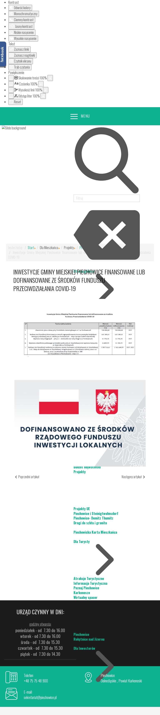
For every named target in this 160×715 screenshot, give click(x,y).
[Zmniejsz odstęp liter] (11, 96)
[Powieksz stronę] (50, 78)
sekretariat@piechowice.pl (40, 697)
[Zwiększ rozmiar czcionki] (41, 84)
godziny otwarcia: (40, 624)
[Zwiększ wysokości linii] (45, 90)
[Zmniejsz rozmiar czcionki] (11, 84)
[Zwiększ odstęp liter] (43, 96)
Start (31, 247)
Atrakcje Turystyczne (89, 578)
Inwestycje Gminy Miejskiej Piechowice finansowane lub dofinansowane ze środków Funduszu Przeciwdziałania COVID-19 (79, 280)
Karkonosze (82, 592)
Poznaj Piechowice (86, 587)
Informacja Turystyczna (90, 583)
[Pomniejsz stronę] (11, 78)
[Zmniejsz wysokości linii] (11, 90)
